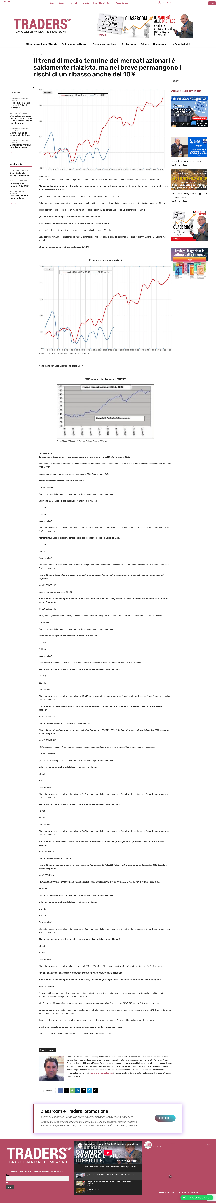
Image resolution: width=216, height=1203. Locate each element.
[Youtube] (9, 2)
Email (8, 1175)
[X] (66, 1090)
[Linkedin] (78, 1090)
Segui (209, 1145)
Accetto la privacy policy (18, 1183)
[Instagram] (5, 2)
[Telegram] (89, 1090)
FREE (12, 191)
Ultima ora (25, 98)
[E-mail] (83, 1090)
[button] (197, 1197)
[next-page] (15, 152)
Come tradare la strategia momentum (20, 174)
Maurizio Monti (15, 98)
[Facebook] (1, 2)
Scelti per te (14, 181)
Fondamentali (15, 170)
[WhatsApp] (72, 1090)
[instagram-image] (152, 1159)
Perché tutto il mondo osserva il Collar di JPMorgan (20, 105)
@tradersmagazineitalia (164, 1143)
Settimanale (38, 55)
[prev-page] (11, 152)
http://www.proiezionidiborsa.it (101, 1073)
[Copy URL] (95, 1090)
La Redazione (14, 140)
